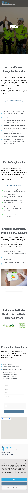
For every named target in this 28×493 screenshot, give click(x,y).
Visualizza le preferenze (14, 488)
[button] (26, 461)
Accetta (14, 479)
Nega (14, 483)
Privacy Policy (14, 491)
